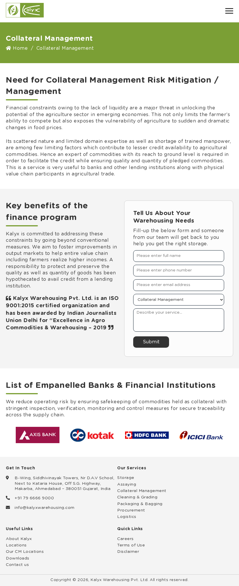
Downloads (17, 558)
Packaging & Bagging (140, 504)
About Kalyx (19, 539)
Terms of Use (131, 545)
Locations (16, 545)
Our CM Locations (25, 552)
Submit (151, 342)
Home (19, 48)
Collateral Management (141, 491)
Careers (125, 539)
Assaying (126, 484)
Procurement (131, 510)
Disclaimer (128, 552)
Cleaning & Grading (137, 497)
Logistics (126, 517)
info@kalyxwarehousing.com (45, 508)
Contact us (17, 565)
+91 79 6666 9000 (34, 498)
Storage (125, 478)
